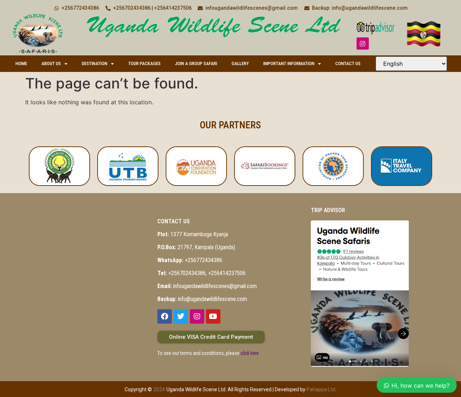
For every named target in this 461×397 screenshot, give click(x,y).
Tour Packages (144, 63)
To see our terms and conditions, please (208, 353)
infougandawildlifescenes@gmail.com (207, 286)
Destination (94, 63)
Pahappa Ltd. (321, 389)
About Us (51, 63)
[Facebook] (164, 316)
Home (21, 63)
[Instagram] (363, 43)
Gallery (240, 63)
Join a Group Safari (196, 63)
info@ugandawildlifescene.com (202, 299)
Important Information (288, 63)
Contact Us (348, 63)
